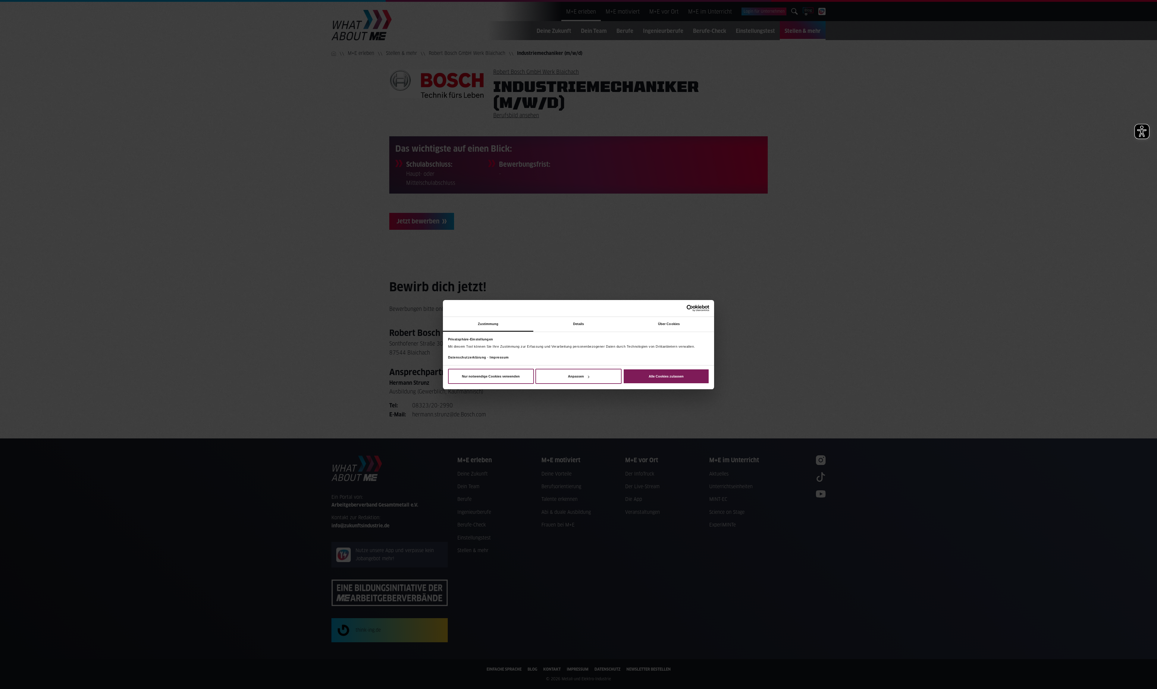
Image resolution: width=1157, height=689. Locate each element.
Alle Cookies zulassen (666, 376)
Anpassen (576, 376)
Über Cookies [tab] (669, 323)
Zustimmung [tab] (488, 323)
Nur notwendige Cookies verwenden (491, 376)
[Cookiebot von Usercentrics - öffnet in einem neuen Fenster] (683, 308)
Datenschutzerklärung (467, 357)
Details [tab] (578, 323)
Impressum (499, 357)
